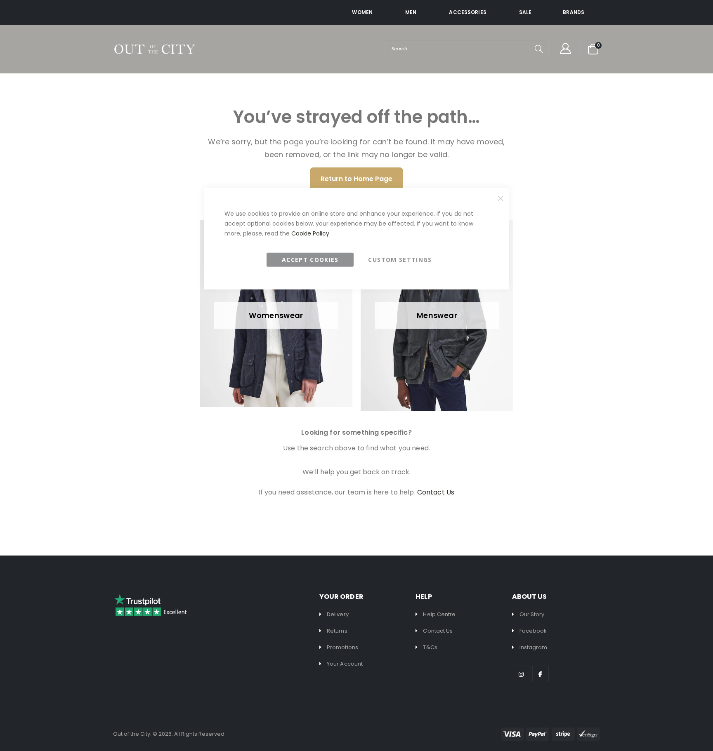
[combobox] (466, 49)
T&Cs (430, 647)
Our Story (532, 614)
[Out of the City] (154, 49)
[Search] (539, 49)
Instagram (533, 647)
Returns (337, 631)
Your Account (345, 664)
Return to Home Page (356, 179)
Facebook (533, 631)
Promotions (342, 647)
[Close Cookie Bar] (501, 198)
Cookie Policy (310, 233)
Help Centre (439, 614)
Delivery (338, 614)
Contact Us (438, 631)
